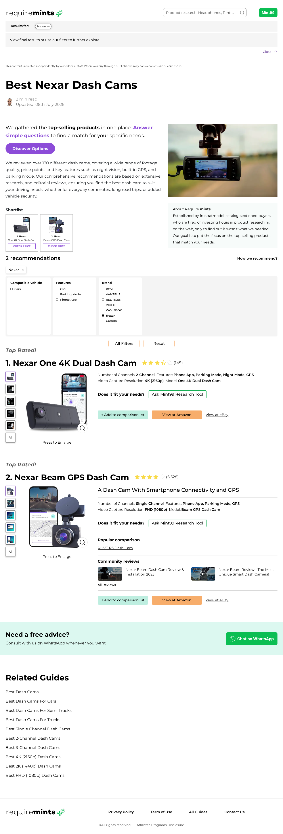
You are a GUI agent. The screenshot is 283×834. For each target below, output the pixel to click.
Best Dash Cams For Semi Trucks (39, 710)
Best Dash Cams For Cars (31, 701)
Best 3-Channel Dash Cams (33, 747)
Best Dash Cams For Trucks (33, 719)
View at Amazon (176, 415)
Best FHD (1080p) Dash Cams (35, 775)
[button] (141, 52)
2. (67, 477)
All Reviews (107, 585)
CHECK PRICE (22, 246)
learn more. (174, 66)
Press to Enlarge (57, 442)
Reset (159, 343)
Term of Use (161, 812)
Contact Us (234, 812)
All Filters (124, 343)
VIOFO (110, 305)
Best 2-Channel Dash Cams (33, 738)
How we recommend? (257, 258)
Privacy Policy (121, 812)
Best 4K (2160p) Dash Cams (33, 756)
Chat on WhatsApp (255, 638)
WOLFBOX (113, 310)
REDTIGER (113, 299)
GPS (62, 289)
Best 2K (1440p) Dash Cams (33, 766)
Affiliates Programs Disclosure (160, 825)
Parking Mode (70, 294)
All (11, 437)
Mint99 (268, 12)
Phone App (68, 299)
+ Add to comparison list (123, 415)
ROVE (109, 289)
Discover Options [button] (30, 148)
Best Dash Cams (22, 692)
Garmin (111, 321)
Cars (17, 289)
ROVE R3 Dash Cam (115, 548)
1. (71, 363)
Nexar (41, 26)
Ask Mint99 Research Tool (177, 394)
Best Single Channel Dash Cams (38, 729)
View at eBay (217, 415)
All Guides (198, 812)
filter (63, 40)
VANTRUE (112, 294)
